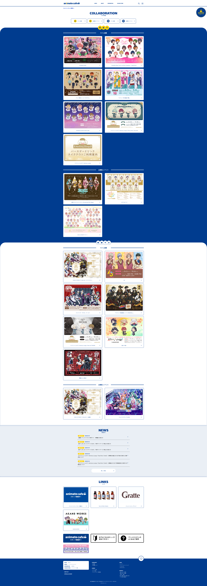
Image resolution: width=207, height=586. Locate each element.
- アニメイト (121, 563)
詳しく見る (103, 470)
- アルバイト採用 (94, 569)
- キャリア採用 (94, 570)
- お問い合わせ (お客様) (122, 572)
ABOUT (102, 3)
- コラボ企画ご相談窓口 (122, 576)
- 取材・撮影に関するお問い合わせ (124, 575)
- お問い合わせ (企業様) (122, 573)
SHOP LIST (66, 572)
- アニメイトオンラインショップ (124, 565)
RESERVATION (110, 3)
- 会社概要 (93, 563)
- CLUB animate (121, 566)
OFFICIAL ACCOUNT (68, 574)
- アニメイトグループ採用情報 (96, 572)
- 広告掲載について (94, 565)
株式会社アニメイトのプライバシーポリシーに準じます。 (108, 581)
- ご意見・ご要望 (121, 574)
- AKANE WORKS (122, 567)
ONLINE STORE (120, 3)
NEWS (95, 3)
